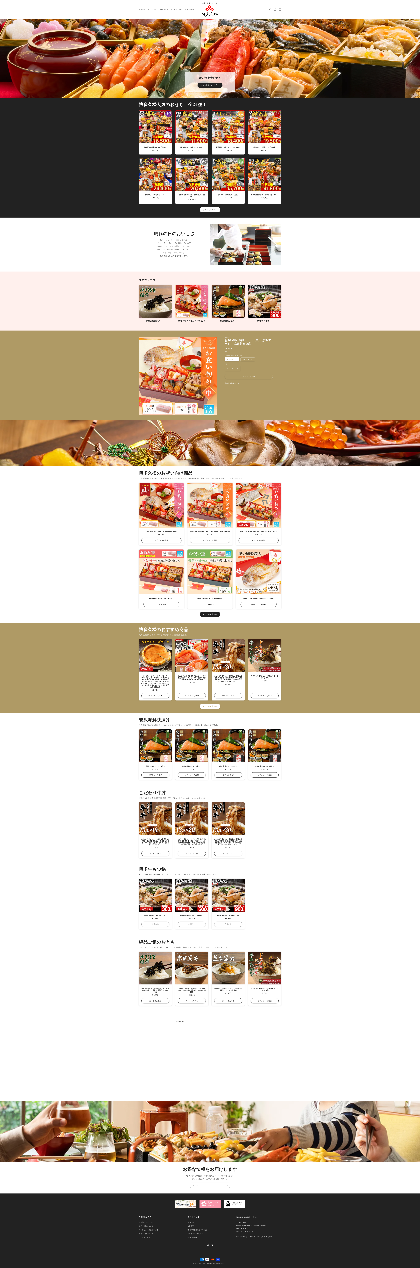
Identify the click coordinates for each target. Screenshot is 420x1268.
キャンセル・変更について (148, 1230)
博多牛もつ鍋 (263, 321)
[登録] (227, 1185)
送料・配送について (146, 1226)
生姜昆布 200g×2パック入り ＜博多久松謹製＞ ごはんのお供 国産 (228, 989)
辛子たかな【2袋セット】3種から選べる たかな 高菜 (264, 677)
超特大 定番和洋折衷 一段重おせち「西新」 (192, 196)
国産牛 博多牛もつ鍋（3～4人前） (191, 915)
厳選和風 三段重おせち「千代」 (155, 195)
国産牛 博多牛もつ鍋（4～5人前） (228, 915)
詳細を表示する (230, 383)
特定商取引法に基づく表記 (197, 1230)
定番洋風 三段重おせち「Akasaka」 (228, 147)
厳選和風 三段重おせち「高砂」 (228, 195)
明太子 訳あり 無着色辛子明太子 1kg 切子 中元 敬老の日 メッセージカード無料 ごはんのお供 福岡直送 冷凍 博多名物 (192, 678)
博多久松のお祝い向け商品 (190, 321)
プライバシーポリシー (195, 1234)
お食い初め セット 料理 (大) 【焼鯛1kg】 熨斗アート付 (258, 532)
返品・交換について (146, 1234)
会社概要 (190, 1226)
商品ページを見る (258, 604)
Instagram (180, 1021)
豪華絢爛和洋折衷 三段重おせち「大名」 (264, 195)
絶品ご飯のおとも (154, 321)
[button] (270, 9)
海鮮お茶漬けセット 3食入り (191, 766)
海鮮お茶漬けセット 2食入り (155, 766)
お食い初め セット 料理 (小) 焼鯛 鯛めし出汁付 (161, 532)
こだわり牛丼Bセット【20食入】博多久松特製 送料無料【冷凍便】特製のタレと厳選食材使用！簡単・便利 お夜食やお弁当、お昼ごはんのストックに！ (192, 842)
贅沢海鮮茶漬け (227, 321)
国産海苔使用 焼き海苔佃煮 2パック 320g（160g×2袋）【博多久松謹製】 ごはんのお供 (155, 990)
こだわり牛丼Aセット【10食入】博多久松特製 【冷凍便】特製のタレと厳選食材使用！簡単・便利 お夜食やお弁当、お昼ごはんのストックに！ (155, 842)
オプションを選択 (161, 540)
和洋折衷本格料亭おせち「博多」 (155, 147)
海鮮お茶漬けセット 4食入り (228, 766)
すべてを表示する (210, 210)
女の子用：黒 (248, 359)
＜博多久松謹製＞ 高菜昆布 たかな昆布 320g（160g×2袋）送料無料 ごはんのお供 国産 (192, 990)
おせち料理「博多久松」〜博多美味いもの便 (211, 1263)
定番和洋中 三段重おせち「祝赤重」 (265, 147)
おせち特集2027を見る (210, 85)
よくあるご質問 (144, 1237)
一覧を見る (161, 604)
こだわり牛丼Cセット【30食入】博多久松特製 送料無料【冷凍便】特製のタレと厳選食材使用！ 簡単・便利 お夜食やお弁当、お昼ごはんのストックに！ (228, 678)
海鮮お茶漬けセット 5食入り (264, 766)
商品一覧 (190, 1222)
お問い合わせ (192, 1237)
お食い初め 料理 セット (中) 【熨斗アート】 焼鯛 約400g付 (210, 532)
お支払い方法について (147, 1222)
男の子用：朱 (232, 359)
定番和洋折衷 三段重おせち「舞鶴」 (192, 147)
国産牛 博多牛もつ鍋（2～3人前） (155, 915)
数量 (226, 364)
